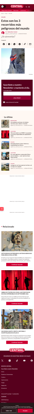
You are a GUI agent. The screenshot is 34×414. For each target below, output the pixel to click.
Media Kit (3, 385)
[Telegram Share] (19, 44)
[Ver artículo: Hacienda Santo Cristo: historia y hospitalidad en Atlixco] (5, 145)
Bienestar (16, 10)
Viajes (6, 13)
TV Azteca (4, 402)
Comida (30, 10)
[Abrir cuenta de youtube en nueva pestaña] (24, 360)
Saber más (9, 410)
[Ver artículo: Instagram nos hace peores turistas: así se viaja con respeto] (5, 167)
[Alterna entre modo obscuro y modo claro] (3, 6)
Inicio (2, 13)
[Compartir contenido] (2, 209)
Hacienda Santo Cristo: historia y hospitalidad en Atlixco (20, 144)
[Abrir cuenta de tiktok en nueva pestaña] (17, 360)
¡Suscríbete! (17, 98)
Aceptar (25, 410)
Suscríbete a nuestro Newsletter (9, 368)
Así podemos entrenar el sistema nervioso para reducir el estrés (19, 122)
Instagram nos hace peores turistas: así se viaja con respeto (21, 165)
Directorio (4, 388)
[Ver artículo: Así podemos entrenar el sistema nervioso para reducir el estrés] (5, 124)
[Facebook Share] (3, 44)
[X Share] (9, 44)
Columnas (23, 10)
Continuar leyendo (17, 264)
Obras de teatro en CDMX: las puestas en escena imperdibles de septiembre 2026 (21, 134)
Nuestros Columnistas (7, 374)
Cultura (13, 131)
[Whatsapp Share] (14, 44)
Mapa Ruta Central (7, 10)
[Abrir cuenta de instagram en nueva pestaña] (10, 360)
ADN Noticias (4, 399)
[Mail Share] (30, 44)
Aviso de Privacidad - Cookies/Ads (10, 394)
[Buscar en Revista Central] (26, 7)
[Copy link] (24, 44)
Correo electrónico (7, 90)
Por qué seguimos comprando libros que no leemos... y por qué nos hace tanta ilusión (20, 156)
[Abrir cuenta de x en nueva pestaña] (2, 360)
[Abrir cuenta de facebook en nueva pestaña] (32, 360)
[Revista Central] (17, 7)
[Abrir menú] (29, 7)
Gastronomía (4, 380)
